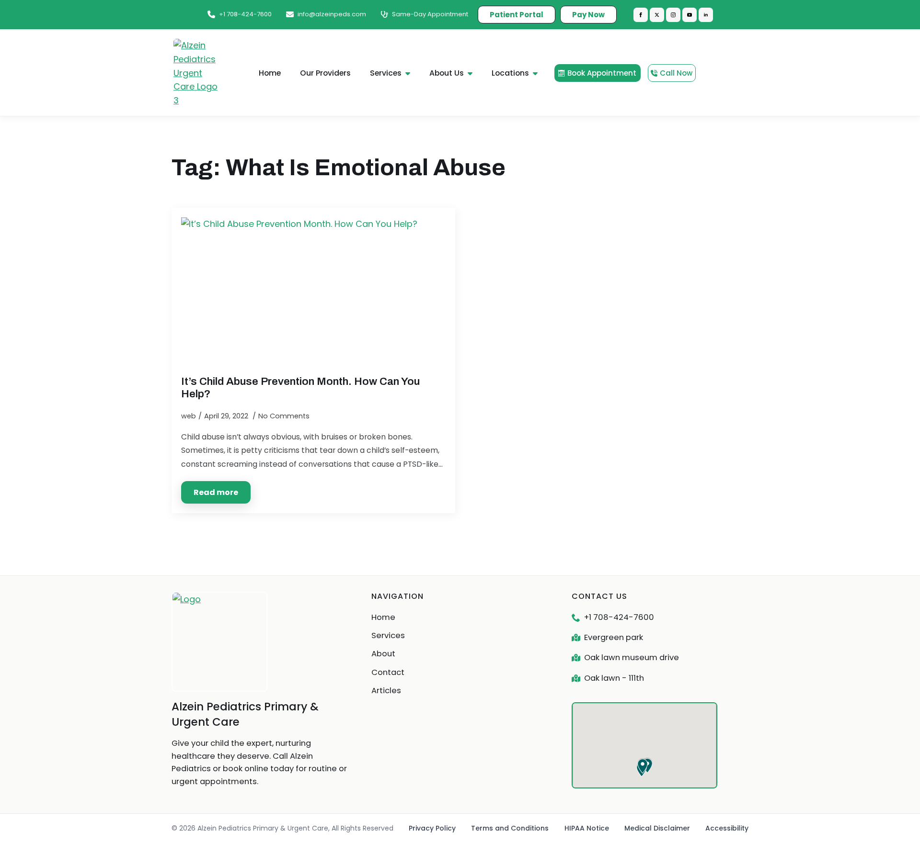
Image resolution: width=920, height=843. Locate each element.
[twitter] (657, 15)
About (383, 653)
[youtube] (689, 15)
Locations (510, 73)
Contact (387, 672)
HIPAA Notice (586, 828)
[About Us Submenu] (473, 73)
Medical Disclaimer (657, 828)
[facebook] (640, 15)
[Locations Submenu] (538, 73)
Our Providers (325, 73)
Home (270, 73)
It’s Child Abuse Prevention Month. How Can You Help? (300, 387)
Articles (386, 690)
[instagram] (673, 15)
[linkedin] (706, 15)
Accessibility (726, 828)
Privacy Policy (432, 828)
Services (386, 73)
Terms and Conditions (510, 828)
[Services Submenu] (411, 73)
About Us (446, 73)
